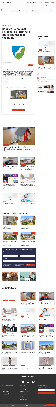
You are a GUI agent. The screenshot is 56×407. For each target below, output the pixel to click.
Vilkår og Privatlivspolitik (6, 391)
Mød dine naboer (35, 5)
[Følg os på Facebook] (22, 382)
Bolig (9, 5)
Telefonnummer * (6, 254)
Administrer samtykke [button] (5, 394)
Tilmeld (52, 2)
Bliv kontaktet (30, 265)
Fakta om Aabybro (23, 393)
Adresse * (5, 258)
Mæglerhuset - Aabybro (7, 228)
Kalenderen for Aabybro (24, 391)
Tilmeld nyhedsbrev (50, 405)
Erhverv (14, 5)
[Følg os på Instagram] (28, 382)
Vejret (46, 5)
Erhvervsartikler (23, 394)
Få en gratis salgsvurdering (25, 398)
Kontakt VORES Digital (5, 393)
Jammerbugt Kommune (24, 396)
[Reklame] (18, 94)
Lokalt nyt (26, 5)
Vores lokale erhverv (23, 389)
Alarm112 (4, 5)
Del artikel (30, 64)
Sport (42, 5)
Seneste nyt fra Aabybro (24, 388)
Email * (21, 254)
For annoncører (4, 389)
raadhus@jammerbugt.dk (7, 80)
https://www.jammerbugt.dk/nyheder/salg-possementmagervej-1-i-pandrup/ (17, 87)
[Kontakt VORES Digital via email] (33, 382)
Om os (2, 388)
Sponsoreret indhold (24, 399)
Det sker (20, 5)
